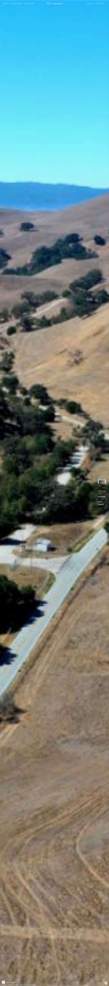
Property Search (29, 3)
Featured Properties (17, 3)
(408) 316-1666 (100, 3)
